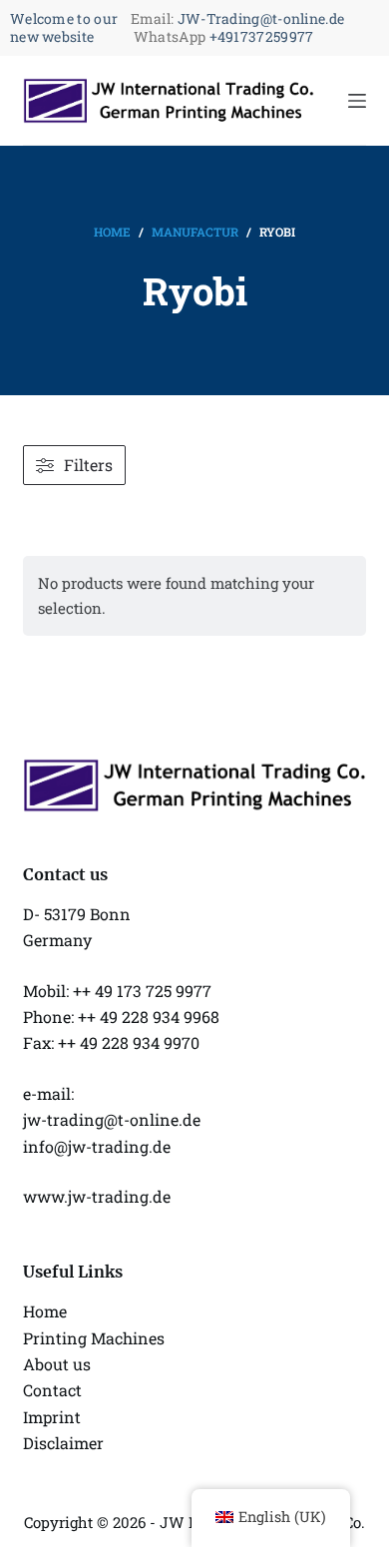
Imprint (52, 1416)
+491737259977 (261, 36)
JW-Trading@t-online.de (261, 18)
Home (45, 1310)
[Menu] (357, 101)
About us (57, 1363)
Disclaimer (63, 1442)
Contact (52, 1389)
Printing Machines (94, 1337)
